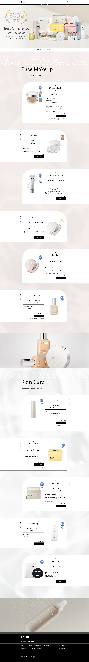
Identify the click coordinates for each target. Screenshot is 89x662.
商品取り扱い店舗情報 (37, 648)
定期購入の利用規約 (24, 646)
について (46, 1)
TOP (22, 645)
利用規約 (30, 646)
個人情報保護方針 (24, 648)
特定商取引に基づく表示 (37, 645)
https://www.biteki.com (26, 586)
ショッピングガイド (46, 645)
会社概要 (35, 646)
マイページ (30, 645)
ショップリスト (52, 1)
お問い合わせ (31, 648)
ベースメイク (39, 49)
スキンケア (49, 49)
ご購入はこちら (61, 116)
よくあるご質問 (45, 646)
